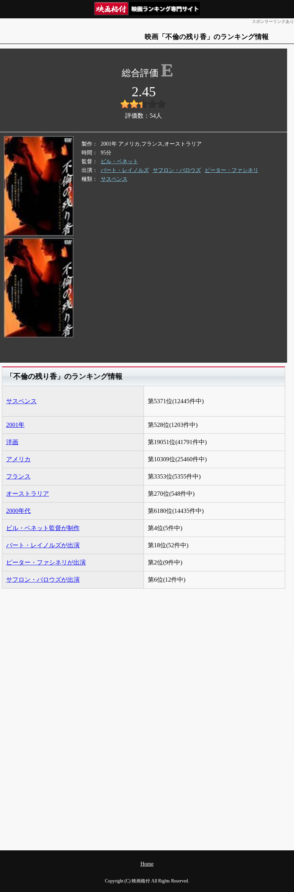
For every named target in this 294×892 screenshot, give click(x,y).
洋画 (12, 442)
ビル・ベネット (119, 161)
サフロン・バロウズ (177, 170)
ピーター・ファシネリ (231, 170)
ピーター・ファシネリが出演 (46, 562)
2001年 (15, 425)
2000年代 (18, 511)
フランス (18, 476)
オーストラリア (27, 493)
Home (147, 864)
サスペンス (114, 179)
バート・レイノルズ (125, 170)
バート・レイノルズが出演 (43, 545)
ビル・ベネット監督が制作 (43, 528)
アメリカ (18, 459)
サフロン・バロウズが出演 (43, 579)
